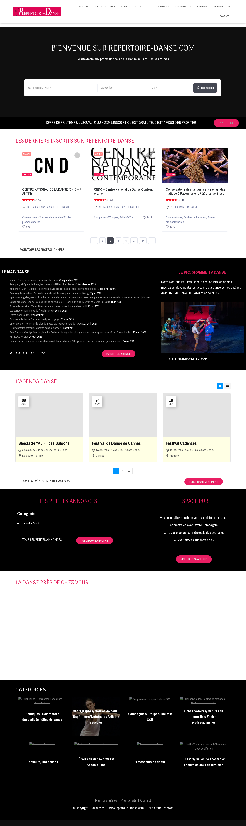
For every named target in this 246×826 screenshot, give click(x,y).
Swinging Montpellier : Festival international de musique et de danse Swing (49, 293)
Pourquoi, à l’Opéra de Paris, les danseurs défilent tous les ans (43, 284)
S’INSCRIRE (202, 6)
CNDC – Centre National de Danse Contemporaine (123, 191)
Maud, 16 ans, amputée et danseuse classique (34, 280)
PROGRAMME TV (183, 6)
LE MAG (139, 6)
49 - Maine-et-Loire (109, 207)
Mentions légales (106, 800)
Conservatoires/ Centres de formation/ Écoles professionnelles (46, 219)
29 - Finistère (177, 207)
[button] (165, 324)
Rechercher (207, 88)
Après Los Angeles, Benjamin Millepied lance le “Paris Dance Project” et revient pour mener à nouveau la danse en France (74, 297)
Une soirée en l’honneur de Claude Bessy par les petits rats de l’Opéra (47, 323)
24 (143, 240)
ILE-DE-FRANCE (61, 207)
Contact (145, 800)
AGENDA (125, 6)
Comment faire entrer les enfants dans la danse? (35, 328)
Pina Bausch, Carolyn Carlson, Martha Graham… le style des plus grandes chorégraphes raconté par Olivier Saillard (71, 332)
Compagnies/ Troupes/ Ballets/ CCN (113, 217)
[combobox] (123, 88)
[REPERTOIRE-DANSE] (37, 11)
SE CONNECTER (222, 6)
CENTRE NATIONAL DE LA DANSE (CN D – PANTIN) (52, 191)
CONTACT (225, 16)
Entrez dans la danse (21, 315)
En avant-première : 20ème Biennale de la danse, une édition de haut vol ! (48, 306)
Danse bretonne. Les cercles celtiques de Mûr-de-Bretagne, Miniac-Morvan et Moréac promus (60, 302)
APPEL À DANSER (19, 336)
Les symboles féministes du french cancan (32, 310)
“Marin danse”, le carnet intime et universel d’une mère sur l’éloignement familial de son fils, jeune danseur (66, 341)
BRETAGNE (192, 207)
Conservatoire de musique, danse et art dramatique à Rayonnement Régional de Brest (195, 191)
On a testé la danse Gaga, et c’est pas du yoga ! (35, 319)
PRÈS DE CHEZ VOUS (105, 6)
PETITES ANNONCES (159, 6)
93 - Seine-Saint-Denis (39, 207)
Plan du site (128, 800)
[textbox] (123, 87)
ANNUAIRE (84, 6)
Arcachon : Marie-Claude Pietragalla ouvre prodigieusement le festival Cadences (53, 289)
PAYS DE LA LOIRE (130, 207)
